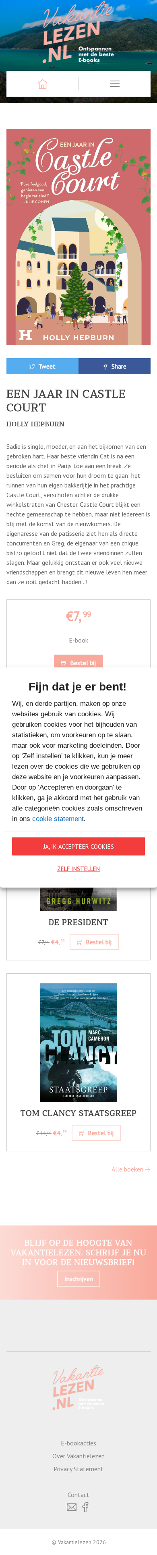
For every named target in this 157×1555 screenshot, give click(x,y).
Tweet (46, 366)
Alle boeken (128, 1169)
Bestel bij (82, 663)
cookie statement (58, 819)
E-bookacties (78, 1443)
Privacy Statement (78, 1469)
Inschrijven (78, 1279)
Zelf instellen (78, 868)
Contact (78, 1495)
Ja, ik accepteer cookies (78, 846)
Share (118, 366)
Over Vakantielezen (78, 1456)
